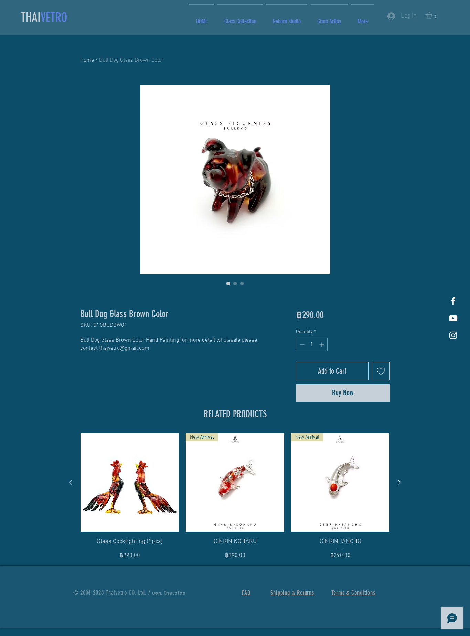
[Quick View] (130, 482)
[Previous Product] (70, 482)
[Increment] (322, 344)
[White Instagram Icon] (453, 335)
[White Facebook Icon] (453, 301)
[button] (432, 15)
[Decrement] (301, 344)
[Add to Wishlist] (381, 371)
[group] (235, 496)
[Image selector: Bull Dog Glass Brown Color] (228, 283)
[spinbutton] (312, 344)
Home (87, 60)
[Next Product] (399, 482)
